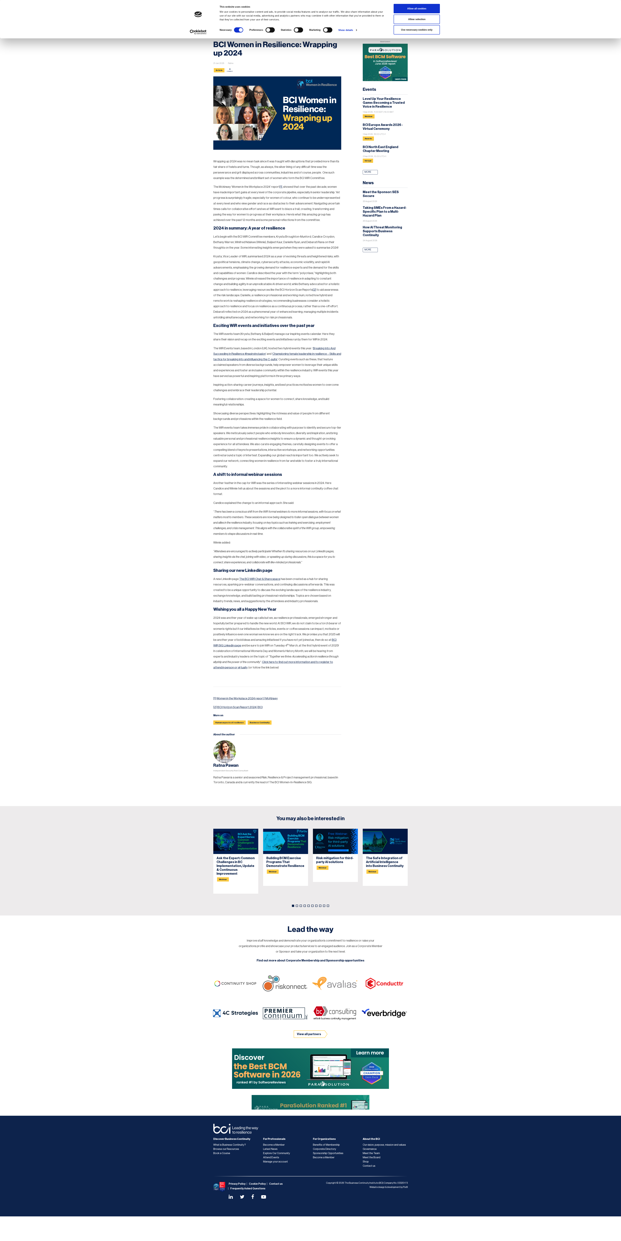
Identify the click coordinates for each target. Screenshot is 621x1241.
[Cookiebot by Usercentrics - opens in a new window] (198, 32)
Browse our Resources (226, 1149)
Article (219, 70)
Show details (345, 30)
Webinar (369, 116)
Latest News (270, 1149)
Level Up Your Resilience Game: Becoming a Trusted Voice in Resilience (384, 102)
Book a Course (221, 1153)
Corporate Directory (324, 1149)
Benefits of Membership (326, 1145)
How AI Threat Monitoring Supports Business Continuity (382, 231)
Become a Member (274, 1145)
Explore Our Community (276, 1153)
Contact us (369, 1166)
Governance (370, 1149)
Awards (368, 139)
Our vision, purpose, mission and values (384, 1145)
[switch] (270, 30)
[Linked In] (231, 1197)
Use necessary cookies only (416, 29)
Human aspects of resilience (229, 723)
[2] (314, 289)
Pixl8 (405, 1187)
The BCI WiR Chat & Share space (259, 579)
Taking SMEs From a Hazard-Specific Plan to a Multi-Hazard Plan (385, 211)
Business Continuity (260, 723)
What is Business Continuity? (229, 1145)
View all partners (309, 1034)
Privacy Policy (237, 1184)
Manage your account (275, 1161)
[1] (281, 186)
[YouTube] (263, 1197)
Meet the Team (371, 1153)
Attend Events (271, 1157)
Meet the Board (371, 1157)
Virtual (368, 161)
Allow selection (416, 19)
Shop (366, 1161)
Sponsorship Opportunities (328, 1153)
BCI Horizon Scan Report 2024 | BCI (240, 707)
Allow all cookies (416, 8)
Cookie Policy (257, 1184)
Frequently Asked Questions (247, 1188)
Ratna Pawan (226, 765)
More (368, 172)
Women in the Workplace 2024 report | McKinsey (247, 698)
